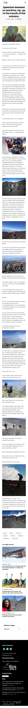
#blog (5, 533)
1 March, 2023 (6, 564)
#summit (20, 535)
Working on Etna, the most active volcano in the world (12, 615)
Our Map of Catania (16, 701)
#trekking (6, 538)
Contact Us (12, 703)
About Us (6, 703)
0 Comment (18, 19)
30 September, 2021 (8, 613)
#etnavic (18, 533)
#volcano (15, 538)
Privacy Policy (5, 676)
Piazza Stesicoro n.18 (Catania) (10, 661)
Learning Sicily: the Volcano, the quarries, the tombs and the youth (12, 592)
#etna (11, 533)
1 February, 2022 (7, 589)
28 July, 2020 (10, 19)
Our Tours (8, 701)
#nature (13, 535)
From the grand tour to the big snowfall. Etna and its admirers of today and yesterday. (14, 567)
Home (3, 701)
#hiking (5, 535)
